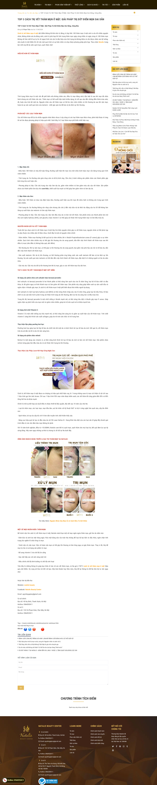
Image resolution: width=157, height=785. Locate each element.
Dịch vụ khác (92, 5)
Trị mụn (48, 5)
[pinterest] (120, 746)
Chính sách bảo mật (97, 740)
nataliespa (52, 623)
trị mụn (31, 625)
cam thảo (45, 189)
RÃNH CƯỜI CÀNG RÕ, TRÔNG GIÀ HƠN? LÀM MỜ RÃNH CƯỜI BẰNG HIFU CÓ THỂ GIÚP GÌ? (46, 638)
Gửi (21, 688)
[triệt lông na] (126, 159)
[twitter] (113, 746)
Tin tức (105, 5)
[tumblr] (127, 746)
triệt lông (26, 625)
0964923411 (49, 754)
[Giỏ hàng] (133, 13)
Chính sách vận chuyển (98, 734)
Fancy (38, 628)
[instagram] (123, 746)
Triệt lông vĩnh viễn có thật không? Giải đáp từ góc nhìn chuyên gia (38, 644)
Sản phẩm (116, 5)
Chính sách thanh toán (97, 731)
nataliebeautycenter (42, 623)
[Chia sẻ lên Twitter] (29, 629)
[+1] (42, 629)
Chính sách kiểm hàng (97, 743)
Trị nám (37, 5)
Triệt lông (79, 5)
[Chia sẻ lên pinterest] (34, 629)
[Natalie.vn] (24, 5)
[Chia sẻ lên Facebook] (25, 629)
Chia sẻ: (20, 628)
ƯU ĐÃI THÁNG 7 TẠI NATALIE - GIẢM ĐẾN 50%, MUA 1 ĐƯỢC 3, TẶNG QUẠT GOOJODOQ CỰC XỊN (48, 650)
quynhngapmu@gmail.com (53, 741)
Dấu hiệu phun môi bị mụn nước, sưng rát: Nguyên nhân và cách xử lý (39, 641)
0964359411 (49, 772)
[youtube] (113, 749)
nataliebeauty (31, 623)
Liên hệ (125, 5)
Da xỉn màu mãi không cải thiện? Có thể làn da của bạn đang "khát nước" (40, 647)
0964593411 (49, 738)
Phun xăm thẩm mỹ (63, 5)
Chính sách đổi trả (96, 737)
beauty (25, 623)
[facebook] (116, 746)
